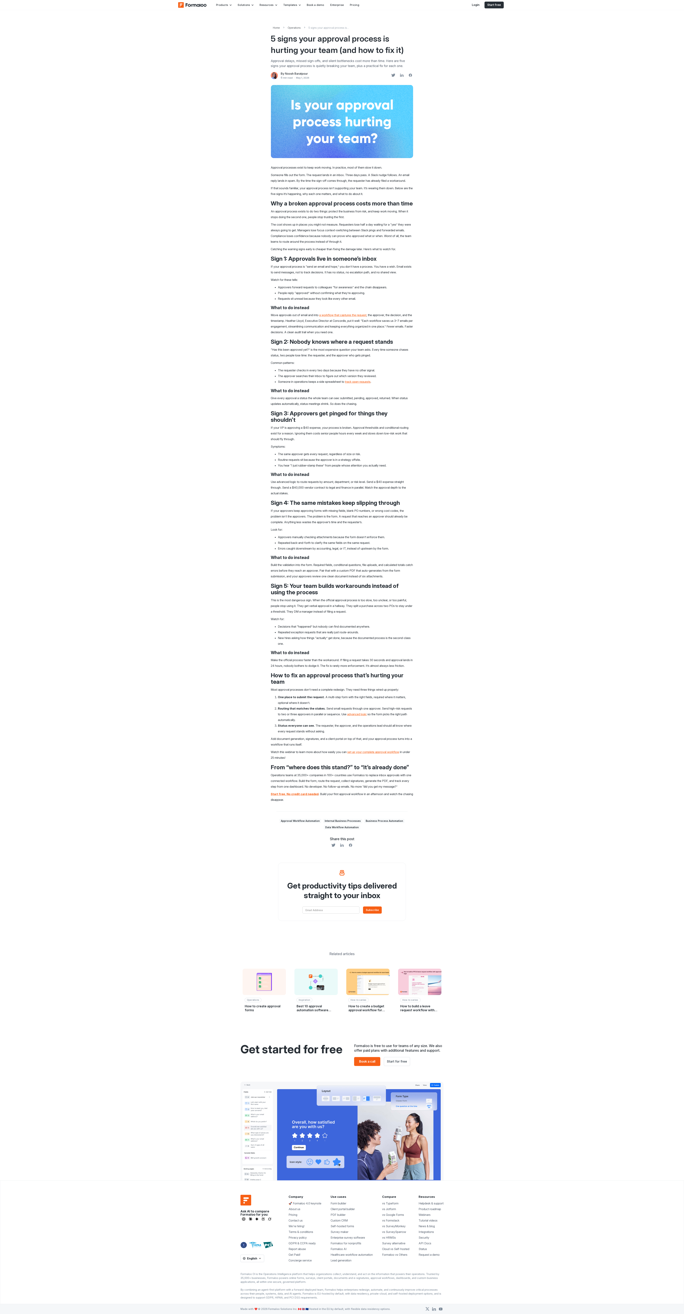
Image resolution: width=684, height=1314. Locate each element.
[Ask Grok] (270, 1219)
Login (476, 5)
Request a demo (429, 1254)
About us (294, 1209)
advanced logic (357, 714)
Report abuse (297, 1249)
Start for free (397, 1061)
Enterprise (337, 5)
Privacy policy (298, 1237)
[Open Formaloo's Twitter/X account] (427, 1309)
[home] (192, 5)
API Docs (425, 1243)
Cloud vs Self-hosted (395, 1249)
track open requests (357, 381)
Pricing (354, 5)
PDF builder (338, 1215)
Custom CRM (339, 1220)
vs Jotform (389, 1209)
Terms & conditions (301, 1232)
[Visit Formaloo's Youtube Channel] (441, 1309)
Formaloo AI (339, 1249)
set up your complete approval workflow (373, 752)
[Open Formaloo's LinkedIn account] (434, 1309)
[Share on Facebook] (410, 76)
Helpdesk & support (431, 1203)
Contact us (296, 1220)
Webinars (425, 1215)
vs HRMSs (389, 1237)
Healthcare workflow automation (352, 1254)
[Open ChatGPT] (243, 1219)
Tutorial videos (428, 1220)
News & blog (427, 1226)
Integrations (426, 1232)
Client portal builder (343, 1209)
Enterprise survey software (348, 1237)
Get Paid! (294, 1254)
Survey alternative (393, 1243)
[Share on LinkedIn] (402, 76)
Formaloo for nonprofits (346, 1243)
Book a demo (315, 5)
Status (423, 1249)
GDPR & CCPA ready (302, 1243)
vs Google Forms (393, 1215)
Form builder (338, 1203)
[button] (224, 5)
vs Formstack (390, 1220)
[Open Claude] (250, 1219)
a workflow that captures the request (342, 315)
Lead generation (341, 1260)
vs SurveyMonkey (394, 1226)
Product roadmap (430, 1209)
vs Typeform (390, 1203)
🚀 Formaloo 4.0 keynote (305, 1203)
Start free (494, 5)
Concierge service (300, 1260)
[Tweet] (393, 76)
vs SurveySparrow (394, 1232)
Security (424, 1237)
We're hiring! (296, 1226)
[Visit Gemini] (257, 1219)
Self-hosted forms (342, 1226)
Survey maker (339, 1232)
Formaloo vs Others (394, 1254)
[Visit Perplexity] (263, 1219)
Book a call (367, 1061)
